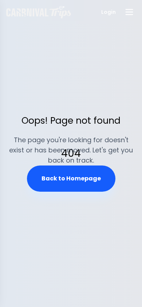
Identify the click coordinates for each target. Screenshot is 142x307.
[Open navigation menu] (129, 12)
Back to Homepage (71, 178)
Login (108, 12)
